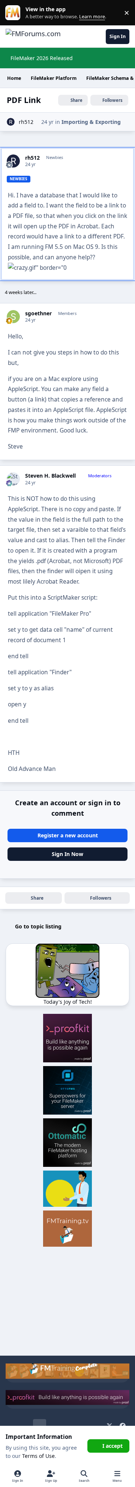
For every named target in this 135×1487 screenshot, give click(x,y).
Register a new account (68, 835)
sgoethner (38, 313)
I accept (112, 1445)
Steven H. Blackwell (50, 475)
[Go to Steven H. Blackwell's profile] (13, 478)
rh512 (26, 121)
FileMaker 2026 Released (41, 58)
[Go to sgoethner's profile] (13, 316)
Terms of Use (38, 1455)
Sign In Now (67, 853)
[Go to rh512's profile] (11, 122)
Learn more (14, 12)
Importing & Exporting (91, 121)
